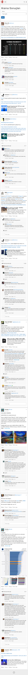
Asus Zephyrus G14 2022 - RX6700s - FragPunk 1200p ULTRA (15, 208)
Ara (3, 17)
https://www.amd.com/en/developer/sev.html (13, 511)
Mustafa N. (9, 363)
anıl (7, 377)
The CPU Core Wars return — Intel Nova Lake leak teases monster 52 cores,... (16, 134)
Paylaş (10, 57)
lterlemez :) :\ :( (11, 94)
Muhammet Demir (11, 510)
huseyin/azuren (10, 476)
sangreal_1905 (12, 650)
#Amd (16, 199)
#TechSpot (3, 653)
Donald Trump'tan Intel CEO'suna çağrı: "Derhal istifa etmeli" (16, 106)
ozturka (8, 62)
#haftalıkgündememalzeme (7, 122)
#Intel (21, 28)
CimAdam (9, 82)
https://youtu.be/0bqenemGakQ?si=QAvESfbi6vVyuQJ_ (13, 204)
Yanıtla (10, 65)
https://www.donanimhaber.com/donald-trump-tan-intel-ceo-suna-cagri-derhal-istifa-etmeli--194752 (13, 102)
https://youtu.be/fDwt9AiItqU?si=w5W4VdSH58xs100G (13, 37)
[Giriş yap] (26, 2)
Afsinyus (7, 307)
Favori (6, 57)
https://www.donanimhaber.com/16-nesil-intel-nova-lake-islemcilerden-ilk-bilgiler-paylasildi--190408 (14, 246)
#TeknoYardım (10, 332)
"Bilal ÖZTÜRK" (12, 322)
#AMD (2, 26)
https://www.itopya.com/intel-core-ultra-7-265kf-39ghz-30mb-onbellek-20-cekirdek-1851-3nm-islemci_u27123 (13, 334)
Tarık (7, 148)
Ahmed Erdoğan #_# (12, 450)
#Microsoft (6, 500)
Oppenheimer (11, 637)
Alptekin (9, 67)
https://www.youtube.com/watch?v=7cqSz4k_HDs (14, 353)
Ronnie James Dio (12, 167)
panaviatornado (11, 282)
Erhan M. (9, 23)
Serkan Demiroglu (11, 161)
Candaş (8, 409)
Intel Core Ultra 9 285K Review (14, 660)
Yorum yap (14, 57)
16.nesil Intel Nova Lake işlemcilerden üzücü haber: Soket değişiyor (15, 250)
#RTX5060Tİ (8, 196)
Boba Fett (9, 272)
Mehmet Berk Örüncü (11, 76)
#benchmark (4, 197)
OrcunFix (8, 349)
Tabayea (8, 180)
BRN (9, 192)
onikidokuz (10, 119)
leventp (8, 385)
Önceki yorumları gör (14, 145)
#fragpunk (20, 196)
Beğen (2, 57)
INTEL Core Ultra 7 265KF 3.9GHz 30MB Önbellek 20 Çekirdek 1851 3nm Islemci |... (16, 339)
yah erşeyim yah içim (14, 289)
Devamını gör (16, 359)
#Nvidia (21, 199)
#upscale (3, 200)
